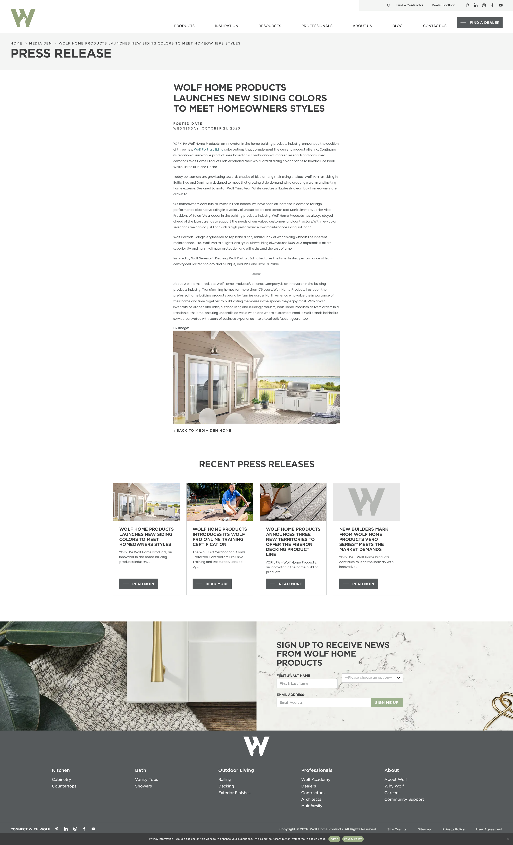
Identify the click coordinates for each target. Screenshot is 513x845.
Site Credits (396, 829)
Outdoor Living (236, 770)
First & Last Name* (294, 676)
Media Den (40, 43)
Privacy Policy (453, 829)
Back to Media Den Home (204, 430)
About (391, 770)
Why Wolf (394, 786)
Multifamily (311, 806)
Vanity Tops (146, 779)
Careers (392, 792)
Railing (224, 779)
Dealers (308, 786)
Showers (143, 786)
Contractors (312, 792)
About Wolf (395, 779)
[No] (508, 839)
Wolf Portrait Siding (208, 149)
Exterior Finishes (234, 792)
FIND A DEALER (485, 23)
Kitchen (61, 770)
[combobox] (372, 678)
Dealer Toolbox (443, 5)
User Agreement (489, 829)
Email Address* (291, 695)
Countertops (64, 786)
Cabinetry (61, 779)
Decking (226, 786)
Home (16, 43)
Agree (334, 838)
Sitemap (424, 829)
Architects (311, 799)
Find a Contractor (409, 5)
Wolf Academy (315, 779)
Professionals (316, 770)
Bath (140, 770)
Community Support (404, 799)
